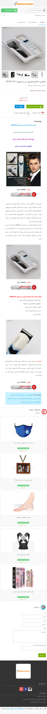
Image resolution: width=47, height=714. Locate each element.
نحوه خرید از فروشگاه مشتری (38, 702)
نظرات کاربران (21, 22)
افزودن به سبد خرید (32, 106)
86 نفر (17, 106)
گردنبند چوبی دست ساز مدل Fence (23, 480)
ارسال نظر (42, 655)
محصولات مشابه (32, 22)
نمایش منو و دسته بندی (35, 10)
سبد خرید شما (9, 10)
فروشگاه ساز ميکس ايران (14, 708)
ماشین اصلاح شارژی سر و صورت (22, 398)
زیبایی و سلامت (19, 395)
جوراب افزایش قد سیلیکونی (23, 517)
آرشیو (37, 413)
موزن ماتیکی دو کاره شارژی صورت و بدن (23, 591)
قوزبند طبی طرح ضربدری (23, 554)
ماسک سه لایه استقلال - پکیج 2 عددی (23, 443)
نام (45, 612)
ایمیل (44, 620)
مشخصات (42, 22)
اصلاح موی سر (29, 395)
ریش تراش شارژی (26, 402)
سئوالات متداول (41, 696)
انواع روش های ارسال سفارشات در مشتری (34, 699)
